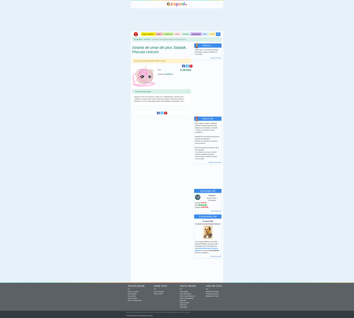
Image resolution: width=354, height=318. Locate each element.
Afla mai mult (215, 58)
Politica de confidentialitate (166, 312)
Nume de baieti (159, 291)
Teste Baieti (183, 307)
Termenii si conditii (153, 312)
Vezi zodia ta (215, 211)
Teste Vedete (184, 291)
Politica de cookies (180, 312)
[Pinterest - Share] (190, 66)
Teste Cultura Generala (187, 296)
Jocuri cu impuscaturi (135, 300)
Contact (145, 312)
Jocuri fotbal (132, 296)
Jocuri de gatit (132, 298)
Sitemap (188, 312)
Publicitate (139, 312)
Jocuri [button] (177, 34)
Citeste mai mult (214, 162)
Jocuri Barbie (132, 294)
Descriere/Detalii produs (143, 91)
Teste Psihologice (185, 294)
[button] (218, 34)
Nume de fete (158, 294)
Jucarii (212, 34)
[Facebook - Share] (183, 66)
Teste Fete (183, 305)
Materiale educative (212, 291)
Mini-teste (183, 300)
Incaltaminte (168, 34)
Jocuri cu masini (133, 291)
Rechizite (186, 34)
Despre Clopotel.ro (131, 312)
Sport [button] (158, 34)
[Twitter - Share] (187, 66)
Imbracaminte (196, 34)
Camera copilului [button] (147, 34)
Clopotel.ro (177, 4)
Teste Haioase (184, 302)
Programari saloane (212, 294)
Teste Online (188, 286)
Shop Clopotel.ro (136, 34)
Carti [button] (204, 34)
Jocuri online (136, 286)
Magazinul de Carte (212, 296)
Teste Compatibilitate (187, 298)
